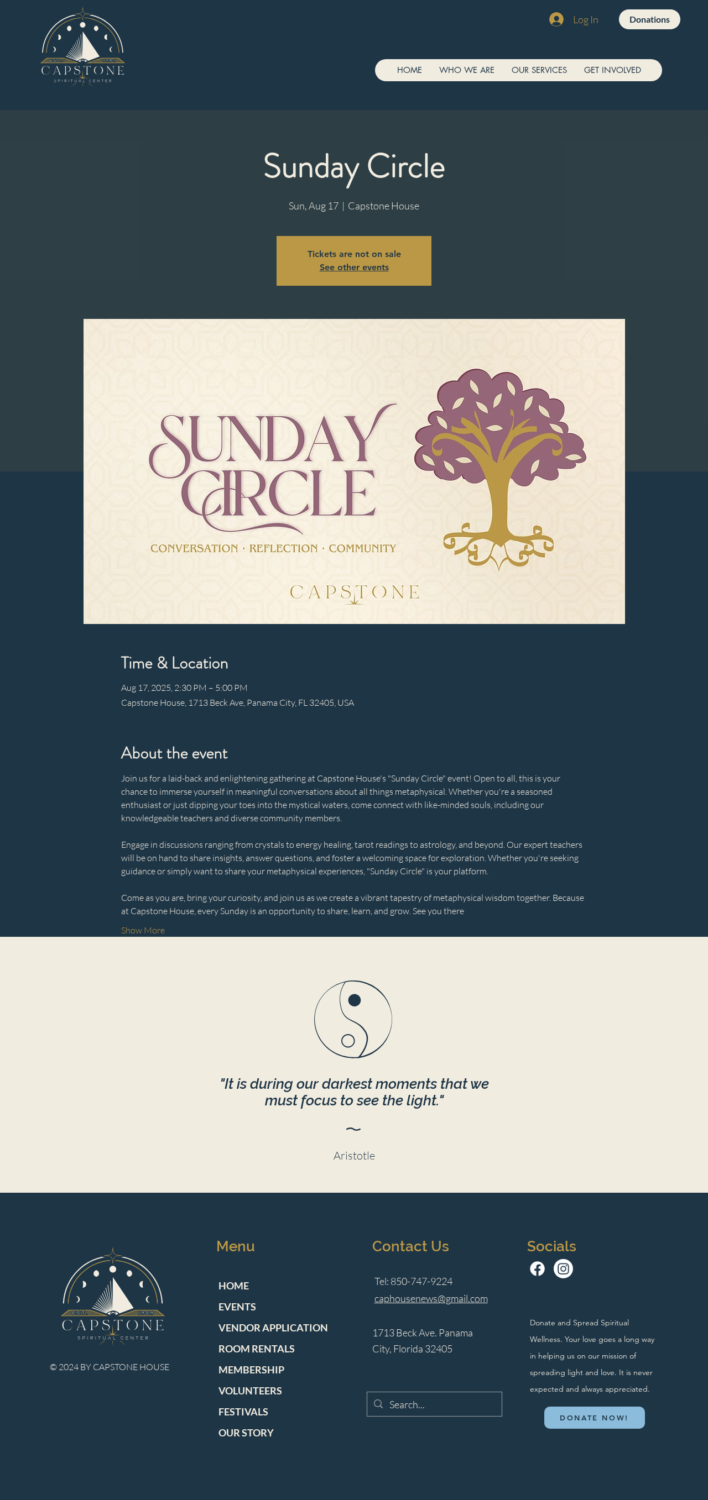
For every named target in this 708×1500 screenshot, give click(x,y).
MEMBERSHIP (251, 1369)
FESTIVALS (243, 1411)
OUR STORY (246, 1432)
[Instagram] (563, 1268)
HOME (233, 1285)
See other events (354, 267)
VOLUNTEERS (250, 1390)
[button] (466, 70)
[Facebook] (537, 1268)
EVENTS (237, 1306)
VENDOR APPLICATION (273, 1327)
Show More (143, 930)
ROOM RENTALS (256, 1348)
